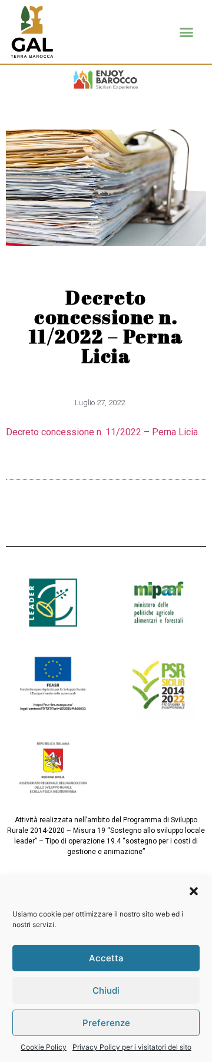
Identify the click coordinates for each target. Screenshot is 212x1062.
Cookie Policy (44, 1047)
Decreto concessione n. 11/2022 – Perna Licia (102, 432)
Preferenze (106, 1022)
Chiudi (106, 990)
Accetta (106, 958)
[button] (194, 891)
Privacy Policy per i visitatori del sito (131, 1047)
